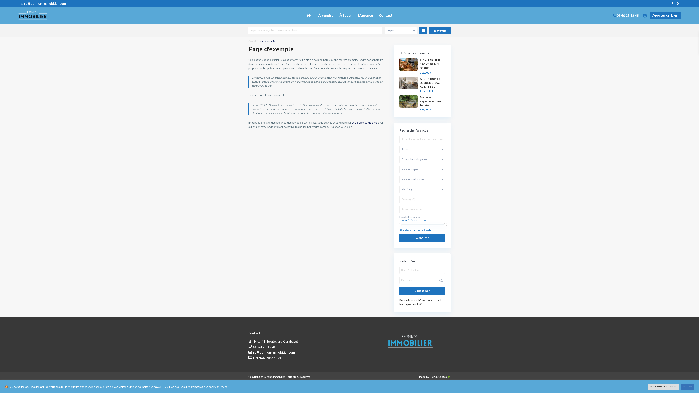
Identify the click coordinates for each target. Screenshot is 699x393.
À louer (345, 15)
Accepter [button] (687, 386)
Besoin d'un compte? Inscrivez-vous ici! (420, 300)
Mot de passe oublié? (410, 304)
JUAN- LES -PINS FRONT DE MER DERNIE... (430, 64)
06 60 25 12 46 (628, 16)
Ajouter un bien (665, 15)
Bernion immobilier (267, 358)
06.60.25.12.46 (264, 347)
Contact (385, 15)
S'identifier (422, 291)
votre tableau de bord (364, 122)
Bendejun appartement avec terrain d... (431, 101)
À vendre (325, 15)
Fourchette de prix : (410, 217)
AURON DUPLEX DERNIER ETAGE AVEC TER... (430, 82)
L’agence (365, 15)
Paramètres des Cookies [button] (663, 386)
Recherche (422, 238)
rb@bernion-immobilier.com (274, 352)
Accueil (252, 41)
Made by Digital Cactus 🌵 (435, 377)
